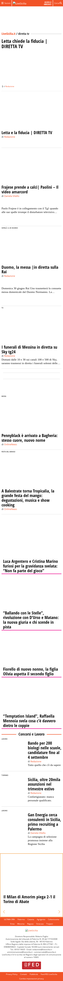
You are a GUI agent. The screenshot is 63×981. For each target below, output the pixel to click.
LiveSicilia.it (8, 34)
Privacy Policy (11, 974)
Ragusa (30, 924)
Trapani (49, 924)
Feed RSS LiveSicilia (49, 974)
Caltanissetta (53, 919)
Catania (31, 919)
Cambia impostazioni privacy (31, 978)
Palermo (21, 919)
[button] (4, 912)
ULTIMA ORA (9, 919)
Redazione (9, 86)
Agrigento (41, 919)
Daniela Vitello (11, 195)
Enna (12, 924)
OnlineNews (10, 444)
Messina (20, 924)
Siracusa (40, 924)
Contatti (23, 974)
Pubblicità (34, 974)
